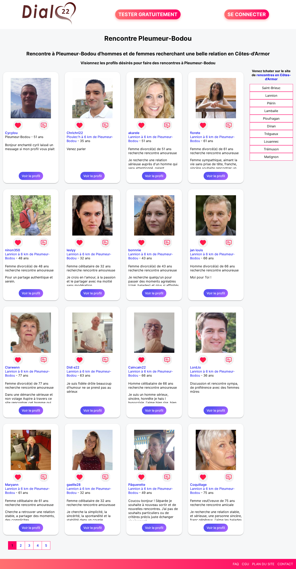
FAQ (236, 564)
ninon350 (12, 250)
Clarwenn (12, 367)
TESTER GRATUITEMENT (147, 14)
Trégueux (271, 134)
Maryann (12, 485)
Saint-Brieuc (271, 88)
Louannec (271, 141)
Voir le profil (31, 176)
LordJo (195, 367)
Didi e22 (73, 367)
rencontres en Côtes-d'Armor (274, 77)
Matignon (271, 157)
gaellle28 (74, 485)
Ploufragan (271, 118)
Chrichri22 (75, 133)
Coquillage (198, 485)
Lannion (271, 95)
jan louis (196, 250)
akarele (133, 133)
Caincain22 (137, 367)
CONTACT (285, 564)
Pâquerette (136, 485)
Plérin (271, 103)
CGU (245, 564)
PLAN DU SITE (263, 564)
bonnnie (134, 250)
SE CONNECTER (247, 14)
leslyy (71, 250)
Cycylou (11, 133)
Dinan (271, 126)
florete (195, 133)
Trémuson (271, 149)
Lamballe (271, 111)
